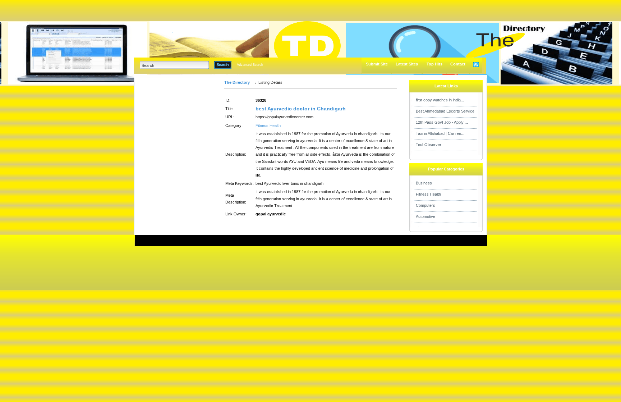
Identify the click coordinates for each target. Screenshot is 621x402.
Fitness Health (268, 125)
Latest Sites (407, 64)
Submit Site (377, 64)
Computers (425, 205)
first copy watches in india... (440, 100)
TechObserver (428, 144)
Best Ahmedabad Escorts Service (445, 111)
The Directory (237, 82)
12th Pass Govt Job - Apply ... (442, 122)
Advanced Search (250, 65)
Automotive (425, 216)
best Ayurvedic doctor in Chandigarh (301, 108)
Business (424, 183)
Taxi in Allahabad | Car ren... (440, 133)
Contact (457, 64)
